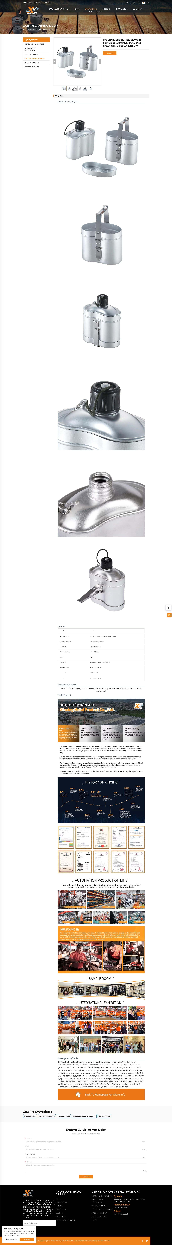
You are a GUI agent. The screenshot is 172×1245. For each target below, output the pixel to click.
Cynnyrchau (91, 9)
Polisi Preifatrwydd (65, 1220)
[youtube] (134, 3)
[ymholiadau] (169, 615)
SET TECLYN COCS (32, 67)
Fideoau (106, 9)
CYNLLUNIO (95, 11)
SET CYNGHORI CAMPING (34, 44)
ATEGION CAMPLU (32, 63)
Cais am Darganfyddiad (110, 53)
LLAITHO (137, 9)
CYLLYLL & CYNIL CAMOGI (35, 58)
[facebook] (131, 3)
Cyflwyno (86, 1176)
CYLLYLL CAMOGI (31, 54)
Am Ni (77, 9)
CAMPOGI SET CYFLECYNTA (30, 49)
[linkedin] (127, 3)
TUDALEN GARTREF (59, 9)
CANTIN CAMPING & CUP (44, 29)
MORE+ (95, 1220)
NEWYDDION (121, 9)
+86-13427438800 (35, 3)
